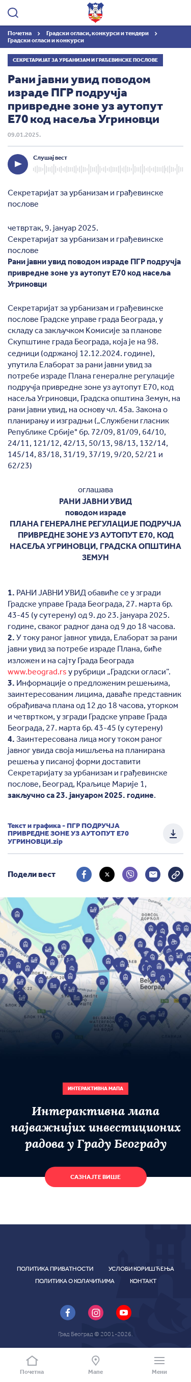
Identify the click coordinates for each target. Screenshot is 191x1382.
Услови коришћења (141, 1268)
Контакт (143, 1281)
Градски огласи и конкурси (46, 40)
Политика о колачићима (75, 1281)
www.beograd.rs (37, 671)
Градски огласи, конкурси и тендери (98, 33)
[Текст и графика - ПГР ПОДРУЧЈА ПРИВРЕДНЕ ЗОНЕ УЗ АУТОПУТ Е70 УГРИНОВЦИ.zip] (173, 833)
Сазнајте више (95, 1176)
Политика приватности (55, 1268)
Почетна (20, 33)
